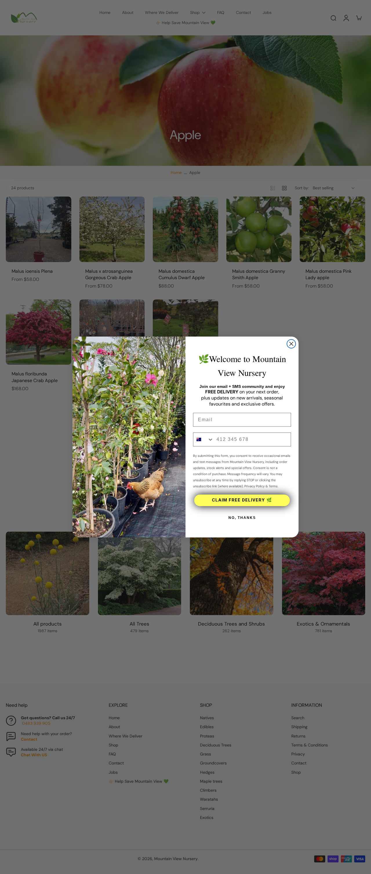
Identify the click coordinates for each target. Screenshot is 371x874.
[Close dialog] (291, 343)
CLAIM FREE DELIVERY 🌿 (242, 500)
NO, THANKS (242, 518)
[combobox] (203, 439)
